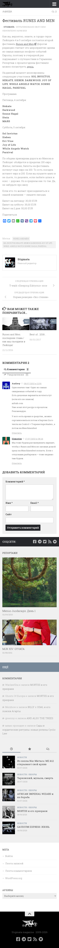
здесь (30, 66)
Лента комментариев (18, 870)
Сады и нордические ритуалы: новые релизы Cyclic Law (29, 729)
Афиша (7, 11)
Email (35, 502)
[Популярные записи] (29, 749)
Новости (22, 757)
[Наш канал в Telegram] (40, 541)
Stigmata (9, 26)
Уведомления (17, 374)
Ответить (17, 433)
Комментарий (15, 481)
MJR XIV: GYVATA (13, 649)
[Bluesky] (55, 541)
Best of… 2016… (38, 334)
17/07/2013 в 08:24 (34, 438)
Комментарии (17, 369)
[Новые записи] (11, 749)
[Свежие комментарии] (48, 749)
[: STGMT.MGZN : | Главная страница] (9, 4)
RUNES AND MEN (21, 238)
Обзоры (32, 774)
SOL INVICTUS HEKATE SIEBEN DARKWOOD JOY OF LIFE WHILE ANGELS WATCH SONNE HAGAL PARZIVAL (27, 244)
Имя (9, 502)
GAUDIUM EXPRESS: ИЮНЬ (33, 826)
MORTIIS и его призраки (32, 811)
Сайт (9, 514)
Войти (9, 856)
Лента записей (14, 863)
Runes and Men (25, 44)
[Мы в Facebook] (35, 541)
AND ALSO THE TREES (40, 718)
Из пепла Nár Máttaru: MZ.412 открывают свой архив (35, 762)
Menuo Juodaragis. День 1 (19, 611)
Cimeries (17, 438)
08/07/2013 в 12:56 (33, 383)
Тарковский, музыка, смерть (35, 778)
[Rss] (50, 541)
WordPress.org (13, 878)
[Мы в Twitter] (45, 541)
